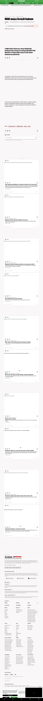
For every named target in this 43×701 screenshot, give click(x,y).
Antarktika (6, 616)
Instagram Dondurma (19, 646)
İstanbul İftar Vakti (31, 645)
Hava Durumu (19, 654)
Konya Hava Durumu (19, 663)
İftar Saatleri (30, 651)
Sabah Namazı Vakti (8, 643)
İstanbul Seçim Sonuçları (32, 613)
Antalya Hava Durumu (19, 662)
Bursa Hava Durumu (19, 660)
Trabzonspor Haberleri (31, 662)
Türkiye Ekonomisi (19, 609)
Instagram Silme (19, 645)
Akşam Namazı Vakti (8, 647)
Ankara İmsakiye (30, 642)
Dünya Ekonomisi (19, 611)
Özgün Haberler (18, 639)
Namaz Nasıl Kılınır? (8, 664)
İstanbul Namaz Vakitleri (9, 639)
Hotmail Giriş (18, 642)
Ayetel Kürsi (7, 660)
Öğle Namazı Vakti (8, 645)
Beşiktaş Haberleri (31, 658)
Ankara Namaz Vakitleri (8, 641)
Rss (15, 674)
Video (29, 602)
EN (15, 556)
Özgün (17, 637)
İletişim (11, 674)
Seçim (29, 607)
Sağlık (6, 629)
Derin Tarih (16, 686)
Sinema (6, 630)
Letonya (25, 126)
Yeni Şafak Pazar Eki (8, 634)
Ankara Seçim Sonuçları (31, 615)
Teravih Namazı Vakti (8, 650)
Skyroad (19, 686)
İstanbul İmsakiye (30, 641)
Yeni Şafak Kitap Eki (8, 633)
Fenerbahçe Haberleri (31, 660)
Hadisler (6, 667)
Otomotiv (17, 612)
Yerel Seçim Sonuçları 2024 (32, 611)
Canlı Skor (29, 663)
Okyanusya (6, 617)
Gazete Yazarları (30, 626)
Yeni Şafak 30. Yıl (8, 625)
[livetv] (35, 1)
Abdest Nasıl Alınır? (8, 666)
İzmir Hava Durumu (19, 659)
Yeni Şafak (6, 22)
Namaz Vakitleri (8, 637)
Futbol (17, 626)
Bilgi (17, 636)
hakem (29, 126)
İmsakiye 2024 (30, 639)
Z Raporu (8, 686)
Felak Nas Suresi (7, 662)
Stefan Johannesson (12, 126)
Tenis (17, 629)
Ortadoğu (6, 609)
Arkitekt (23, 686)
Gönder (36, 137)
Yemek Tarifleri (18, 641)
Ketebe (12, 686)
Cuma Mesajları (7, 656)
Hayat (6, 623)
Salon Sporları (18, 633)
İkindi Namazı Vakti (8, 646)
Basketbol (18, 625)
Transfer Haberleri (31, 656)
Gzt (5, 686)
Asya (5, 612)
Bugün (6, 602)
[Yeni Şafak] (21, 1)
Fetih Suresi (7, 663)
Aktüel (6, 626)
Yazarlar (29, 623)
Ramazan (29, 637)
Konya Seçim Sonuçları (31, 621)
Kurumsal (6, 674)
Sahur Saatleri (30, 653)
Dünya (6, 607)
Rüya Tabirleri (7, 668)
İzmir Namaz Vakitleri (8, 642)
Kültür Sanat (7, 628)
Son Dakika (18, 605)
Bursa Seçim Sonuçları (31, 619)
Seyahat (6, 632)
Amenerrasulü (7, 659)
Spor (17, 623)
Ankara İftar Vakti (30, 646)
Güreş (17, 632)
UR (20, 556)
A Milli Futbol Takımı (20, 126)
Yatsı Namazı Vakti (8, 649)
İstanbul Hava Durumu (19, 656)
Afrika (6, 615)
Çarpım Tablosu (18, 643)
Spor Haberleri (30, 654)
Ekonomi (18, 607)
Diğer (17, 634)
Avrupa (6, 611)
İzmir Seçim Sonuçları (31, 616)
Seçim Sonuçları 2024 (31, 609)
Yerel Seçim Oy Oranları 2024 (32, 612)
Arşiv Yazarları (30, 629)
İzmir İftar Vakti (30, 650)
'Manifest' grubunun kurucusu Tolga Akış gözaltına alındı (12, 5)
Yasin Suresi (7, 658)
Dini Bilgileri (7, 654)
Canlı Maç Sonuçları (31, 664)
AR (16, 556)
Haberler (29, 605)
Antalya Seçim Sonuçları (32, 620)
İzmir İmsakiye (30, 643)
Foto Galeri (7, 605)
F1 (16, 630)
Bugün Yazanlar (30, 625)
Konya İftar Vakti (30, 647)
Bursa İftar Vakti (30, 649)
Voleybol (17, 628)
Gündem (18, 602)
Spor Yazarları (30, 628)
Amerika (6, 613)
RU (19, 556)
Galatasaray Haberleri (31, 659)
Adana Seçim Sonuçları (31, 617)
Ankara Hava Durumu (19, 658)
